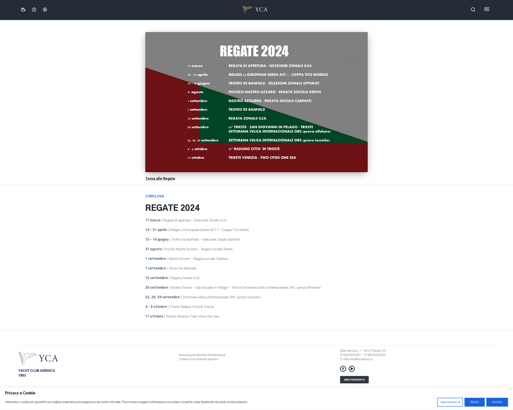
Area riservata (354, 380)
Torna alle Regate (160, 178)
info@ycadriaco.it (361, 359)
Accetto (497, 402)
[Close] (510, 389)
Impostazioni (448, 402)
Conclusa (154, 196)
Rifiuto (474, 402)
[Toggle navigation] (487, 9)
